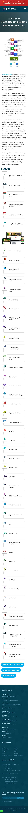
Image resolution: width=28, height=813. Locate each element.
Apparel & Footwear (7, 737)
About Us (16, 747)
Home (3, 747)
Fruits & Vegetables (6, 733)
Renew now (6, 3)
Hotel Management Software (8, 696)
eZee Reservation (7, 74)
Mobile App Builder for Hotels (9, 725)
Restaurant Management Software (10, 700)
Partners (16, 749)
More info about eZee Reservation (13, 664)
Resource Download (7, 755)
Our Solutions (5, 749)
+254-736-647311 (14, 773)
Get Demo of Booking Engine (11, 670)
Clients (3, 751)
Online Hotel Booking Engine (8, 708)
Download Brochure (8, 675)
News (15, 751)
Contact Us (16, 753)
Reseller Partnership (18, 755)
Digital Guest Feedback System (9, 721)
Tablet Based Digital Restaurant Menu (10, 717)
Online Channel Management (8, 712)
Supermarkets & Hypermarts (8, 729)
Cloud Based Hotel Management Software (11, 704)
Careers (4, 753)
